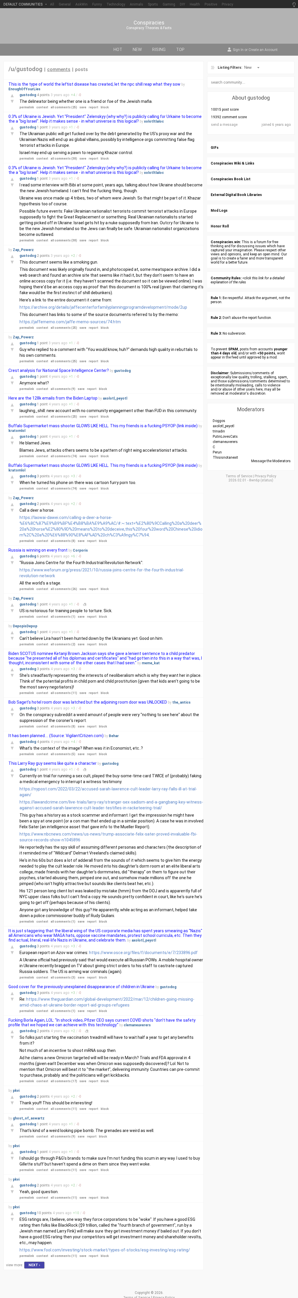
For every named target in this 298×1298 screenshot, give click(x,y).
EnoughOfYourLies (24, 89)
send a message (224, 125)
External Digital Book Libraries (236, 195)
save (82, 107)
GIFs (215, 148)
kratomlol (16, 431)
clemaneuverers (137, 1025)
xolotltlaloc (154, 121)
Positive (211, 4)
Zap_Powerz (23, 250)
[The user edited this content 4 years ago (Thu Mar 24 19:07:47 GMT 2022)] (84, 604)
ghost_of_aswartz (29, 1118)
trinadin (219, 431)
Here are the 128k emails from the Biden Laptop (52, 398)
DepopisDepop (25, 626)
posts (81, 69)
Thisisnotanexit (225, 457)
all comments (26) (64, 589)
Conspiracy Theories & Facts (149, 28)
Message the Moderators (271, 461)
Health (195, 4)
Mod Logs (219, 211)
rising (159, 49)
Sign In (238, 50)
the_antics (181, 702)
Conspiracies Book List (231, 179)
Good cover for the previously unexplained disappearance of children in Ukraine (81, 986)
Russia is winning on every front (38, 550)
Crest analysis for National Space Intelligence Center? (58, 370)
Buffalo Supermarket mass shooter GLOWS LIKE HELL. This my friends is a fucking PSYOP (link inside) (103, 425)
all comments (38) (64, 158)
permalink (26, 107)
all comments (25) (64, 107)
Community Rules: (226, 278)
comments (58, 69)
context (42, 107)
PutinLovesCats (225, 437)
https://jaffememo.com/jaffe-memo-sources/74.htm (70, 321)
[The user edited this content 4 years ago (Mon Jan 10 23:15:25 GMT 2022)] (86, 1031)
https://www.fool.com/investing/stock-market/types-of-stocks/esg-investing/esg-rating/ (104, 1250)
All (52, 4)
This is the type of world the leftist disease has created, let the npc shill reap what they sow (94, 84)
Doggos (219, 421)
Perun (217, 452)
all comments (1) (63, 616)
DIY (182, 4)
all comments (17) (64, 1081)
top (180, 49)
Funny (97, 4)
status (267, 480)
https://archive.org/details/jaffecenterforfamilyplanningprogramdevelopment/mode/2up (103, 307)
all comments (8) (63, 541)
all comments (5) (63, 754)
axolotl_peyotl (115, 398)
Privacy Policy (265, 476)
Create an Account (263, 50)
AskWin (81, 4)
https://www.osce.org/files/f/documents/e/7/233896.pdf (143, 952)
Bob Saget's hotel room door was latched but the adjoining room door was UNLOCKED (87, 702)
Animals (136, 4)
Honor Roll (220, 226)
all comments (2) (63, 644)
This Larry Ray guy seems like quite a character (52, 763)
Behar (114, 736)
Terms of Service (239, 476)
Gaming (169, 4)
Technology (116, 4)
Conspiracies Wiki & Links (232, 163)
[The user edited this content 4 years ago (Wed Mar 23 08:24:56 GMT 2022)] (84, 769)
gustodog (28, 95)
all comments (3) (63, 977)
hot (117, 49)
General (65, 4)
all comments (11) (64, 693)
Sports (153, 4)
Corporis (80, 550)
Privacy (227, 4)
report (93, 107)
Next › (34, 1265)
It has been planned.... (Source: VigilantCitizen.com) (56, 735)
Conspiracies (149, 22)
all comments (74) (64, 456)
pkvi (16, 1091)
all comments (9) (63, 389)
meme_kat (151, 663)
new (137, 49)
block (105, 107)
